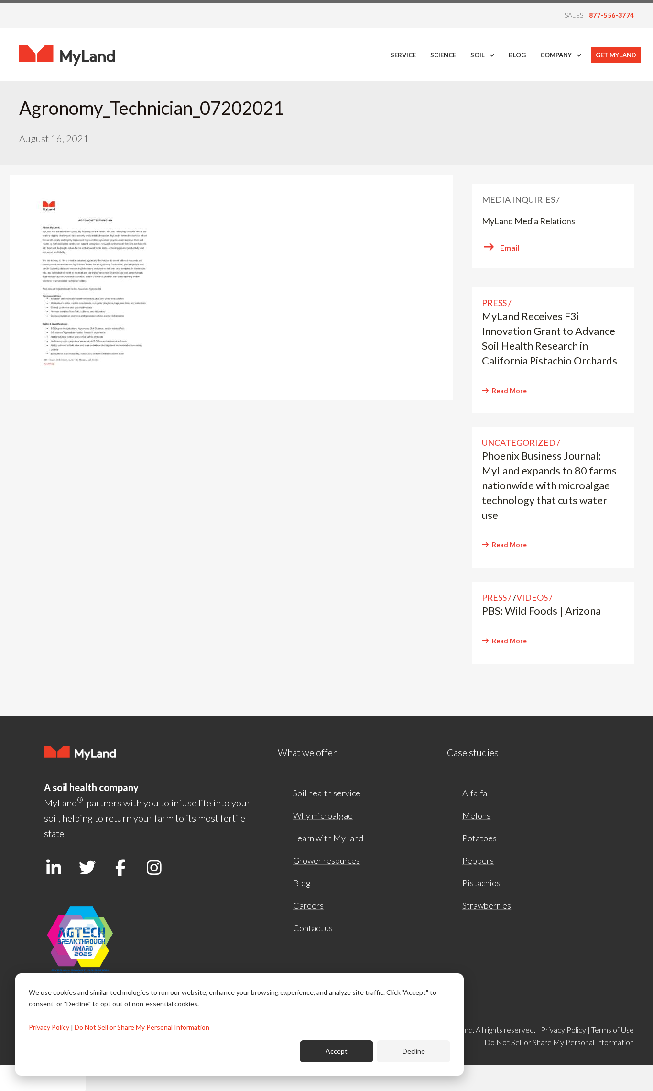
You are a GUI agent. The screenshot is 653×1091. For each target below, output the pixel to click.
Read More (509, 390)
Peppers (478, 860)
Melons (476, 815)
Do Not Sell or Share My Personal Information (142, 1027)
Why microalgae (323, 815)
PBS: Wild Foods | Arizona (541, 610)
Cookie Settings (42, 1078)
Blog (302, 883)
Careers (308, 905)
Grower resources (326, 860)
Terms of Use (612, 1029)
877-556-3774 (611, 15)
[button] (53, 867)
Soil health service (326, 793)
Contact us (313, 928)
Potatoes (479, 838)
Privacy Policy (49, 1027)
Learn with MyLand (328, 838)
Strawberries (486, 905)
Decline (414, 1051)
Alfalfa (474, 793)
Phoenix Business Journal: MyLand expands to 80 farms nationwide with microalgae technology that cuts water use (549, 485)
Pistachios (481, 883)
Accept (337, 1051)
